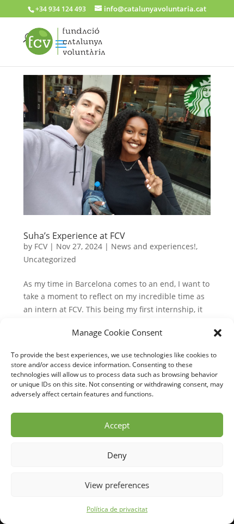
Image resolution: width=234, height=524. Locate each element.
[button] (217, 332)
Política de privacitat (117, 509)
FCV (40, 246)
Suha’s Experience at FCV (74, 236)
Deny (117, 455)
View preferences (117, 484)
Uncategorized (49, 259)
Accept (117, 425)
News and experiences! (153, 246)
